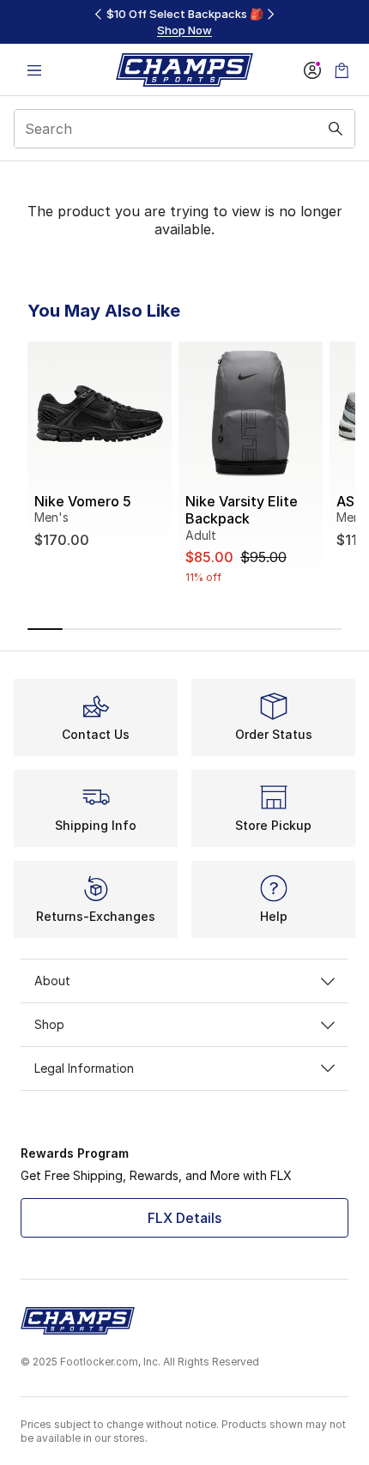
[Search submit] (335, 129)
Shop (49, 1024)
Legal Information (84, 1068)
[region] (184, 22)
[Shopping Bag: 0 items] (341, 70)
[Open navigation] (34, 70)
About (52, 980)
